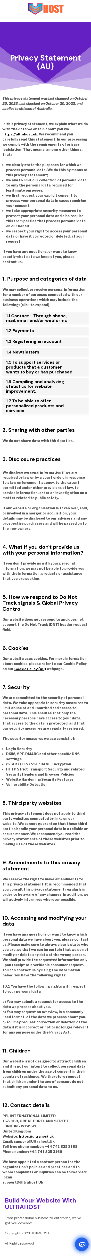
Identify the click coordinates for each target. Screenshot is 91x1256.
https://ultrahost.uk (19, 134)
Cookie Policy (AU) (30, 669)
